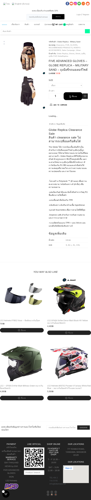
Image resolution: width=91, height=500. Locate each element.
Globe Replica (62, 53)
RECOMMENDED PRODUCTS (61, 48)
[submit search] (87, 31)
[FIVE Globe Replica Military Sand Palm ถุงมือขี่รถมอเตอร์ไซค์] (28, 92)
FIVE (67, 45)
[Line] (48, 494)
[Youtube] (51, 492)
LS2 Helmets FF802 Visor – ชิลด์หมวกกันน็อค (20, 320)
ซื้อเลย (74, 96)
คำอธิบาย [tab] (52, 124)
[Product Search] (34, 472)
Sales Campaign (68, 50)
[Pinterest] (54, 112)
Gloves (71, 53)
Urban (78, 50)
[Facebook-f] (50, 112)
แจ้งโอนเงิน (11, 447)
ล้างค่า (52, 91)
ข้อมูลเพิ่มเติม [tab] (60, 124)
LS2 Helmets (11, 481)
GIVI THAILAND (11, 463)
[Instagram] (58, 112)
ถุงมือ (83, 53)
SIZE (52, 80)
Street (77, 53)
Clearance (60, 45)
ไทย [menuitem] (8, 4)
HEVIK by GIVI (11, 466)
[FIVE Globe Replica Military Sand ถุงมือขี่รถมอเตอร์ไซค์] (28, 57)
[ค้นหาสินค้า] (43, 31)
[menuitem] (6, 4)
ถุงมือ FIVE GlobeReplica (58, 56)
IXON (11, 477)
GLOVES (73, 45)
